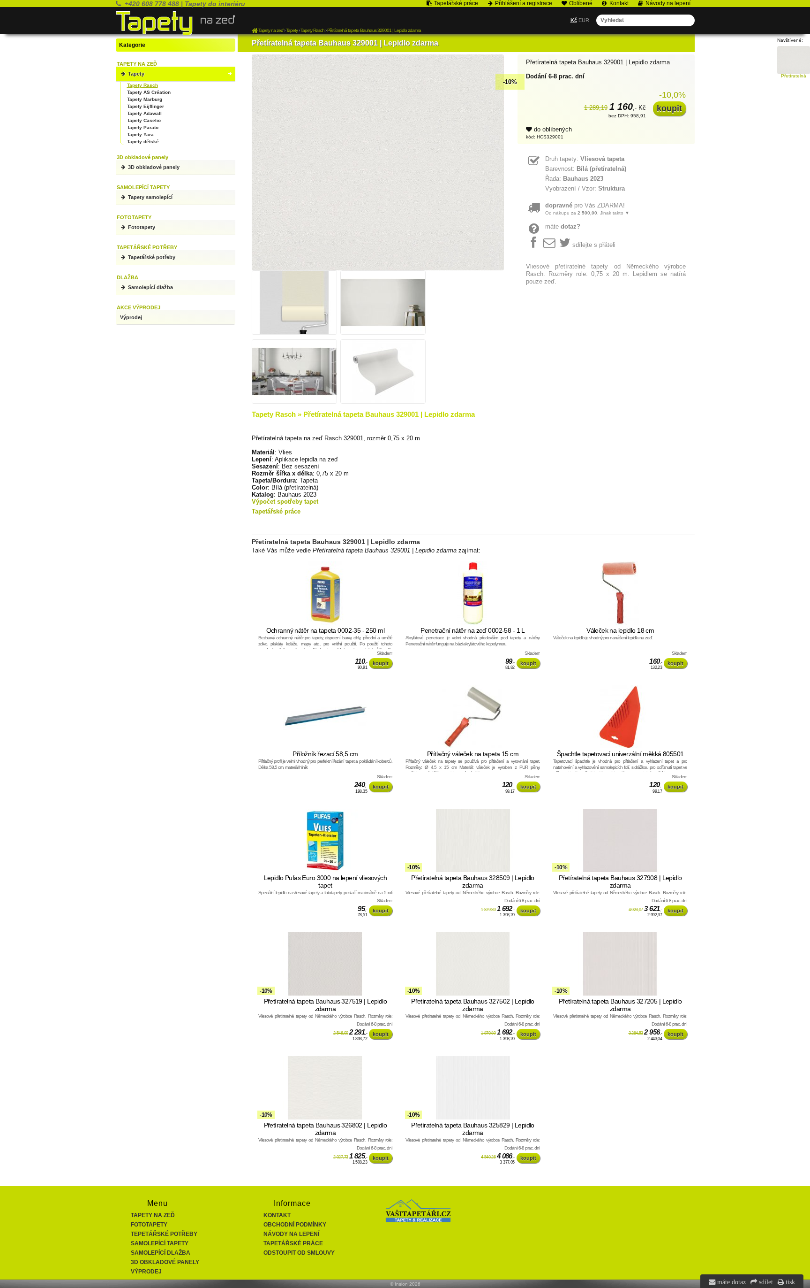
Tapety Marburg (144, 99)
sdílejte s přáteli (593, 244)
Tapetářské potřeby (151, 257)
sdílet (765, 1282)
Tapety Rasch (142, 85)
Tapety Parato (142, 127)
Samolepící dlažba (150, 287)
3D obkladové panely (153, 167)
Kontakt (277, 1215)
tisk (789, 1282)
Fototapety (141, 227)
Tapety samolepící (149, 197)
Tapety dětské (143, 141)
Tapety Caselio (144, 120)
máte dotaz (730, 1282)
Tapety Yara (140, 134)
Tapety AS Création (149, 92)
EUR (583, 20)
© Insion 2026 (405, 1284)
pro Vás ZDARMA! (587, 208)
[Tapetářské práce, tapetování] (418, 1220)
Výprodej (131, 317)
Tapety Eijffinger (145, 106)
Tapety (135, 74)
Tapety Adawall (144, 113)
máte (562, 226)
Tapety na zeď (153, 1215)
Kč (573, 20)
